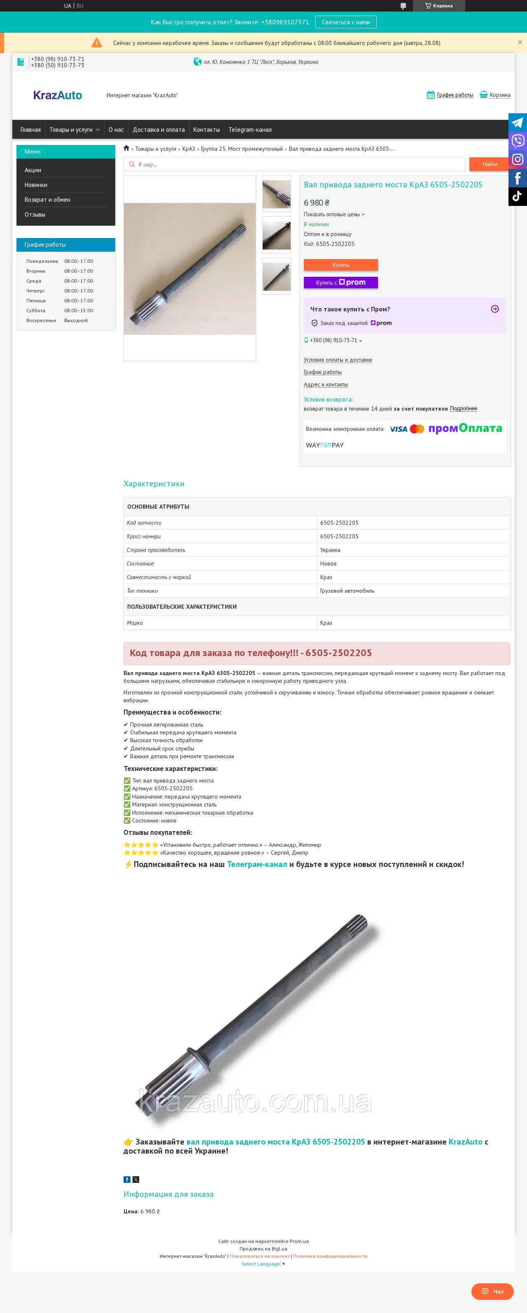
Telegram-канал (250, 129)
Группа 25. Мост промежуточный (242, 148)
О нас (116, 129)
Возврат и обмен (47, 199)
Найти (490, 164)
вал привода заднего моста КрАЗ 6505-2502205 (276, 1141)
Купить (341, 265)
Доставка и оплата (159, 129)
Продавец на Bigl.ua (263, 1248)
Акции (33, 170)
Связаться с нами (346, 22)
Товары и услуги (71, 129)
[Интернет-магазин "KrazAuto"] (57, 96)
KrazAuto (466, 1141)
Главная (31, 129)
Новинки (36, 185)
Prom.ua (299, 1241)
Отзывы (35, 214)
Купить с (326, 282)
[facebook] (127, 1181)
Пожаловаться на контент (259, 1256)
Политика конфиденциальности (330, 1256)
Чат (499, 1291)
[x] (136, 1181)
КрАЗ (188, 148)
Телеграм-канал (257, 864)
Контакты (207, 129)
